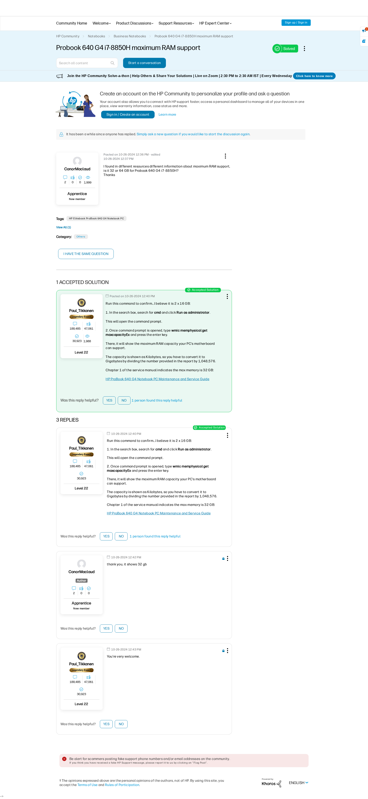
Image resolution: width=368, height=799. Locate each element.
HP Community (67, 36)
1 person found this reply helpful (157, 400)
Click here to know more (314, 76)
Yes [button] (109, 400)
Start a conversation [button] (144, 63)
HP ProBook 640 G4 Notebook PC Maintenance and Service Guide (157, 379)
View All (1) (63, 227)
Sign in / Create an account (128, 114)
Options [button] (306, 48)
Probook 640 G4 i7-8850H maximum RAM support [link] (194, 36)
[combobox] (87, 63)
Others (80, 236)
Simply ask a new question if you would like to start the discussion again (193, 134)
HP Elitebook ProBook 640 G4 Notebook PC (96, 218)
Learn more (167, 114)
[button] (225, 155)
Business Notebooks (130, 36)
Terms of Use (88, 785)
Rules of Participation (122, 785)
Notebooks (96, 36)
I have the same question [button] (85, 254)
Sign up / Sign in (296, 22)
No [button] (124, 400)
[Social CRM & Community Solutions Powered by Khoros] (271, 782)
